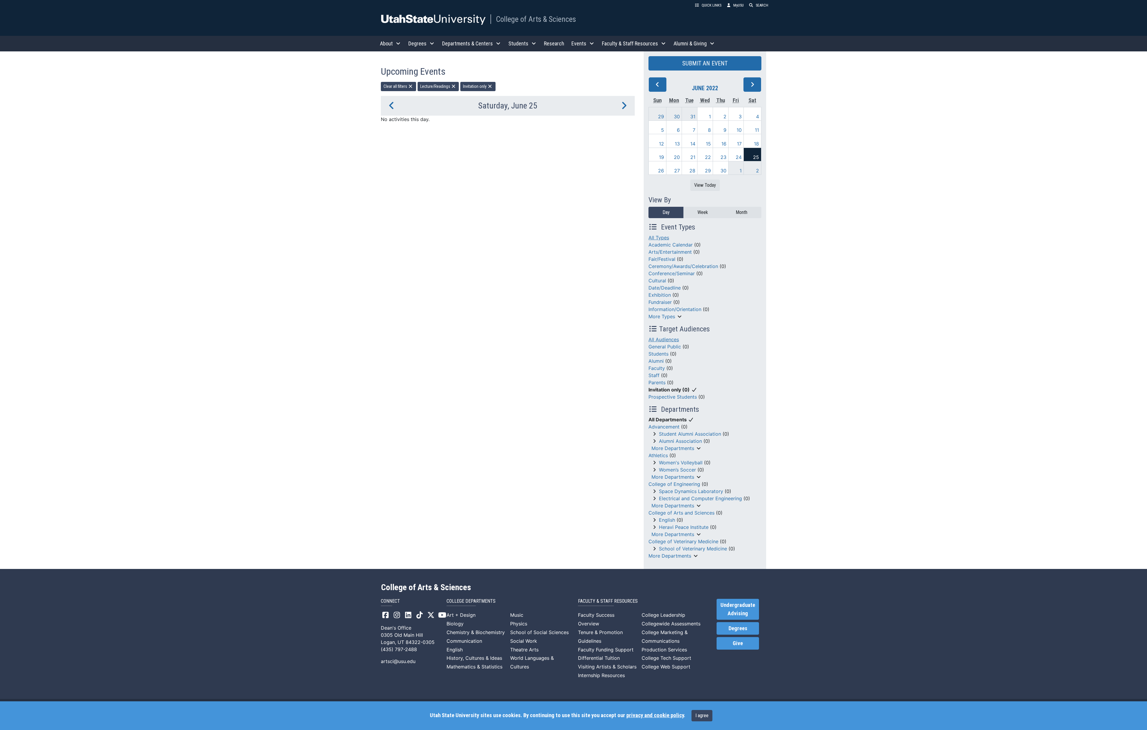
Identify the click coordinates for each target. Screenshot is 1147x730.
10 (739, 130)
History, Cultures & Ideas (474, 658)
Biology (455, 624)
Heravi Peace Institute (684, 527)
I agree (702, 715)
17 (739, 144)
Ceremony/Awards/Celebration (683, 266)
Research (554, 43)
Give (738, 643)
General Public (664, 347)
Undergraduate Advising (737, 609)
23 (723, 157)
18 (756, 144)
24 (739, 157)
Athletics (658, 455)
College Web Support (666, 667)
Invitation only (475, 86)
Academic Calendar (670, 245)
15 (708, 144)
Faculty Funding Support (606, 650)
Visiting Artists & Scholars (607, 667)
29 (661, 117)
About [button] (386, 43)
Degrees (738, 628)
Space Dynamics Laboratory (691, 491)
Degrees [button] (417, 43)
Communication (464, 641)
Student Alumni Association (690, 434)
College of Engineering (674, 484)
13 (677, 144)
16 (723, 144)
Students (658, 354)
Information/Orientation (674, 309)
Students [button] (518, 43)
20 (677, 157)
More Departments (672, 448)
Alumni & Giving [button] (690, 43)
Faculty (656, 368)
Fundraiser (660, 302)
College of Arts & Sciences (536, 19)
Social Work (523, 641)
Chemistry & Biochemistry (476, 632)
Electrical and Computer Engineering (700, 498)
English (667, 520)
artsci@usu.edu (398, 661)
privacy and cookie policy (655, 715)
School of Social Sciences (539, 632)
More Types (661, 316)
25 (756, 157)
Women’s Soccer (677, 470)
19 (661, 157)
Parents (656, 382)
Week (702, 212)
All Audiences (663, 339)
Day (666, 212)
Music (516, 615)
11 (757, 130)
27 (677, 171)
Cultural (657, 281)
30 (677, 117)
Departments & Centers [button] (467, 43)
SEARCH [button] (762, 5)
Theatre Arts (524, 650)
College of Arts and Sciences (681, 513)
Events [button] (578, 43)
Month (741, 212)
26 (661, 171)
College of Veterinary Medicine (683, 541)
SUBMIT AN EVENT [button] (705, 63)
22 (708, 157)
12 (661, 144)
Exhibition (659, 295)
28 (692, 171)
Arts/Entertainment (670, 252)
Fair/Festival (661, 259)
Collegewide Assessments (671, 624)
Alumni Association (680, 441)
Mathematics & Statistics (474, 667)
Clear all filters (396, 86)
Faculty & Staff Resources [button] (630, 43)
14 (692, 144)
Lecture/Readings (435, 86)
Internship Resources (601, 675)
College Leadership (663, 615)
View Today (705, 185)
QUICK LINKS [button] (711, 5)
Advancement (664, 427)
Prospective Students (672, 397)
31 (692, 117)
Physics (518, 624)
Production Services (664, 650)
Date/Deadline (664, 288)
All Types (658, 238)
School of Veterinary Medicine (693, 549)
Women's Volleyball (681, 463)
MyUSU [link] (738, 5)
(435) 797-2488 (399, 649)
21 (692, 157)
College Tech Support (666, 658)
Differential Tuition (599, 658)
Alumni (656, 361)
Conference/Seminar (671, 273)
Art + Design (461, 615)
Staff (654, 375)
